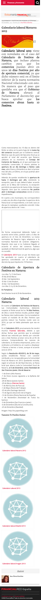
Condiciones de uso (7, 596)
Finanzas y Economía (15, 3)
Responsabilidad (19, 596)
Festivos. (7, 105)
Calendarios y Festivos (10, 20)
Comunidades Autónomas (27, 20)
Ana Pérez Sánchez (26, 22)
